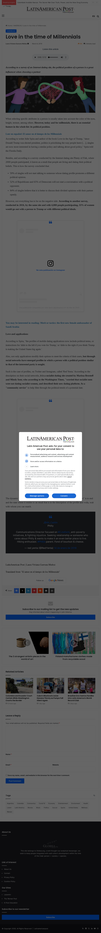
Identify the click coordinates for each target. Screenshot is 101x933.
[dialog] (50, 466)
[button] (50, 466)
